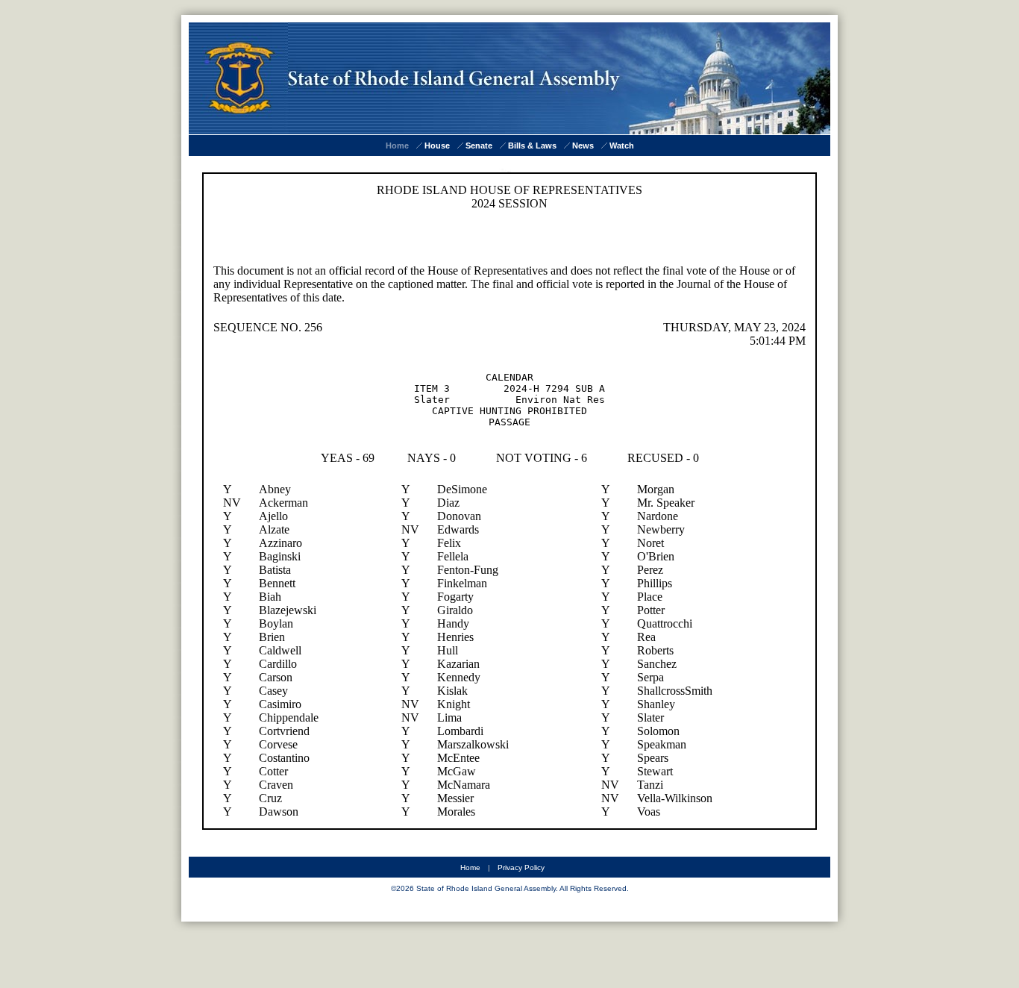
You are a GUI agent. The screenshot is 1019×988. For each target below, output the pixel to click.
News (583, 145)
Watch (621, 145)
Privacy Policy (521, 867)
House (437, 145)
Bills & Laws (532, 145)
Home (397, 145)
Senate (478, 145)
